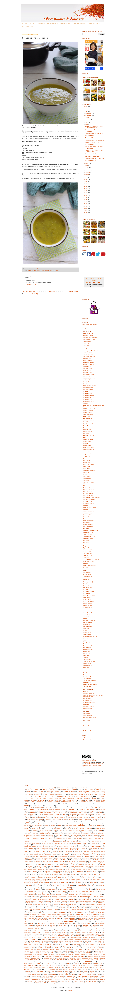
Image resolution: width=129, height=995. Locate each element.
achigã (92, 789)
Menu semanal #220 (90, 135)
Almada (64, 798)
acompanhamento (100, 789)
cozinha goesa (56, 841)
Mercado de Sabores (31, 901)
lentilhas (39, 888)
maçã (70, 891)
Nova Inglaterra (93, 909)
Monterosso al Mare (30, 906)
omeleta (89, 914)
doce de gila (78, 851)
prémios (53, 935)
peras (31, 925)
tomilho (38, 969)
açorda (29, 791)
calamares (48, 819)
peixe (32, 923)
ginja (95, 874)
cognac (43, 832)
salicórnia (82, 951)
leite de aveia (93, 885)
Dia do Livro (65, 849)
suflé (25, 965)
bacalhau (49, 806)
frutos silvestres (50, 872)
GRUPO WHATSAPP (27, 26)
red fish (43, 946)
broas (80, 816)
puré (104, 937)
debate (84, 848)
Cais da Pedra (35, 819)
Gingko (90, 874)
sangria (53, 954)
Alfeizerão (53, 796)
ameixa (33, 800)
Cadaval (99, 817)
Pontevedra (47, 932)
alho (90, 797)
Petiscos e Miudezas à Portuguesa (59, 926)
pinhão (36, 930)
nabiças (56, 907)
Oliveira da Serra (79, 914)
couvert (50, 838)
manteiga (61, 893)
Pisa (53, 930)
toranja (58, 969)
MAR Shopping (50, 894)
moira (69, 902)
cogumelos (50, 832)
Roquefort (45, 949)
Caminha (95, 819)
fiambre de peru (99, 866)
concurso (68, 833)
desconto (39, 849)
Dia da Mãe (57, 849)
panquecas (52, 918)
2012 (85, 201)
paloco (40, 918)
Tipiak (80, 967)
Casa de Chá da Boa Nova (50, 823)
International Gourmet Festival (30, 882)
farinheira (102, 863)
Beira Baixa (49, 811)
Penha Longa (68, 923)
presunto (26, 937)
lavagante (44, 885)
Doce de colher (69, 851)
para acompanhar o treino (85, 918)
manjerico (53, 893)
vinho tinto (102, 979)
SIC (38, 962)
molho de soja (101, 902)
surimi (40, 965)
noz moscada (36, 911)
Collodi (71, 832)
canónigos (54, 821)
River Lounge (78, 947)
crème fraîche (73, 846)
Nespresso (50, 909)
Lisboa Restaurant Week (51, 889)
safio (48, 951)
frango (94, 871)
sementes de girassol (99, 958)
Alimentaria (57, 798)
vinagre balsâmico (82, 976)
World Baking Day (64, 982)
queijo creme (45, 939)
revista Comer (94, 946)
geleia (47, 874)
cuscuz (56, 848)
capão (66, 821)
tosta (98, 969)
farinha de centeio (59, 861)
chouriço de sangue (100, 828)
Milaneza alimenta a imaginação (83, 901)
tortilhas (85, 969)
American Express (61, 800)
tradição (28, 971)
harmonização (68, 877)
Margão (78, 894)
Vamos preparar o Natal (98, 973)
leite (71, 885)
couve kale (96, 836)
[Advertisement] (50, 315)
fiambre (64, 866)
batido (64, 809)
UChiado (26, 972)
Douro (70, 853)
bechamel (41, 811)
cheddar (82, 827)
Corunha (32, 836)
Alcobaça (96, 794)
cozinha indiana (75, 841)
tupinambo (92, 971)
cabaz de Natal (47, 817)
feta (52, 866)
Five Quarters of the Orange (89, 324)
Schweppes (96, 954)
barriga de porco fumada (64, 807)
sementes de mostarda (46, 959)
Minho (103, 901)
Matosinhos (77, 897)
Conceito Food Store (59, 833)
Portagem (84, 932)
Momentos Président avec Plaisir (69, 904)
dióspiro (43, 851)
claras (61, 830)
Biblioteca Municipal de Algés (61, 812)
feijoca (55, 864)
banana (103, 806)
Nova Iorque (102, 909)
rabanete (92, 941)
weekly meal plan (91, 981)
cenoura (26, 827)
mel (50, 899)
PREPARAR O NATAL (66, 23)
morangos (46, 906)
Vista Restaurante (39, 981)
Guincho (97, 876)
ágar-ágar (85, 792)
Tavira (25, 967)
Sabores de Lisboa (28, 951)
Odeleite (97, 911)
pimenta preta (34, 929)
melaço (57, 899)
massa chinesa (62, 896)
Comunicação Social (45, 833)
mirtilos (28, 902)
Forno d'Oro (47, 871)
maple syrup (32, 894)
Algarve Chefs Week (69, 796)
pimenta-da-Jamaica (84, 929)
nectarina (93, 907)
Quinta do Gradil (78, 941)
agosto (87, 122)
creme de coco (54, 846)
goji (99, 874)
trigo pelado (60, 971)
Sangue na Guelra (61, 954)
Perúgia (72, 925)
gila (81, 874)
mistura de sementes (38, 902)
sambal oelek (79, 952)
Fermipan (30, 866)
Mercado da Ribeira (100, 899)
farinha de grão (82, 861)
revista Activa (84, 946)
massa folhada (35, 898)
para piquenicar (54, 919)
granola (60, 876)
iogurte (47, 882)
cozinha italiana (95, 841)
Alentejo (29, 796)
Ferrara (37, 866)
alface (40, 796)
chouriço (89, 828)
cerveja (42, 827)
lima (55, 888)
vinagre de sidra (71, 977)
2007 (85, 213)
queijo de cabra (69, 939)
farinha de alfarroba (76, 859)
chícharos (39, 828)
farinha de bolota (37, 861)
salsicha (60, 952)
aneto (27, 801)
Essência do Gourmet (47, 858)
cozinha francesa (47, 841)
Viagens (80, 974)
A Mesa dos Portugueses (93, 787)
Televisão (37, 967)
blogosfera (32, 814)
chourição (82, 828)
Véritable (73, 974)
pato (59, 922)
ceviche (49, 827)
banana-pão (30, 807)
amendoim (51, 800)
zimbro (96, 982)
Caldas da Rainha (57, 819)
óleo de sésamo (62, 914)
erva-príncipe (43, 856)
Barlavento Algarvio (50, 807)
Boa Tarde (40, 814)
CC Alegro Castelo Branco (70, 825)
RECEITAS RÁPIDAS (52, 23)
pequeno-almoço (86, 923)
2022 (85, 179)
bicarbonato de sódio (75, 812)
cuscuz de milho (64, 848)
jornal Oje (37, 884)
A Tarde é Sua (29, 789)
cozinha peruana (94, 843)
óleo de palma (33, 914)
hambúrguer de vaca (51, 877)
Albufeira (81, 794)
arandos (76, 801)
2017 (85, 190)
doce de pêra (41, 853)
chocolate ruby (68, 828)
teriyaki (63, 967)
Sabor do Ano (100, 949)
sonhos (63, 963)
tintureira (75, 967)
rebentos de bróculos (67, 942)
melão (71, 899)
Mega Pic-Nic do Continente (39, 899)
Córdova (84, 835)
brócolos (87, 816)
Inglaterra (92, 880)
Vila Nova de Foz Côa (59, 976)
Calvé (65, 819)
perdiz (46, 925)
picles (77, 927)
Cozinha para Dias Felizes (81, 843)
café (104, 817)
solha (58, 963)
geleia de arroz (54, 874)
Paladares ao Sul (32, 918)
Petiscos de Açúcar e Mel (29, 926)
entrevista (103, 854)
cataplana (53, 825)
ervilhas (51, 856)
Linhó (32, 889)
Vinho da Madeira (70, 979)
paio (25, 918)
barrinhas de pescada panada (79, 807)
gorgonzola (29, 876)
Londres (40, 891)
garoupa (103, 872)
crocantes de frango (83, 846)
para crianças (30, 919)
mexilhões (49, 901)
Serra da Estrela (96, 959)
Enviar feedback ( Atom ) (35, 294)
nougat (86, 909)
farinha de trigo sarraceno (71, 863)
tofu (97, 967)
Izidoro (101, 882)
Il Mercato (89, 879)
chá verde (60, 827)
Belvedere (85, 811)
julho (86, 124)
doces (48, 853)
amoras (81, 800)
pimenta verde (58, 929)
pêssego (95, 925)
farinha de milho (48, 863)
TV (98, 971)
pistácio (58, 930)
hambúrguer (41, 877)
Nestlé (56, 909)
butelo (33, 817)
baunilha (72, 809)
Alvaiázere (94, 798)
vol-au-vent (75, 981)
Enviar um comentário (30, 288)
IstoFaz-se (79, 882)
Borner (103, 814)
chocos (76, 828)
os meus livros (40, 916)
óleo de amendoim (60, 912)
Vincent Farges (47, 979)
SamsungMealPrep (28, 954)
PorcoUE (78, 932)
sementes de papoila (59, 959)
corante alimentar (75, 835)
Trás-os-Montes (51, 971)
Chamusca (74, 827)
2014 (85, 197)
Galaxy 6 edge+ (81, 872)
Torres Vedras (71, 969)
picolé (92, 926)
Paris (66, 919)
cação (61, 817)
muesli (27, 907)
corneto (89, 835)
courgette (47, 270)
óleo (41, 912)
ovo (61, 916)
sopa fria (77, 963)
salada (67, 951)
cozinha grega (66, 841)
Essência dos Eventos (60, 858)
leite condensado (82, 885)
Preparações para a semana (65, 935)
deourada (26, 849)
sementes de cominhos (61, 958)
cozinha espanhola (36, 841)
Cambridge (80, 819)
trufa (75, 971)
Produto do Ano (52, 937)
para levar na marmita (41, 919)
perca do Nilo (39, 925)
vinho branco (58, 979)
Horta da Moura (36, 879)
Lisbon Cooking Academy (66, 889)
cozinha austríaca (28, 840)
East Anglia (82, 853)
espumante (37, 858)
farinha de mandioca (37, 863)
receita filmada (100, 942)
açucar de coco (96, 791)
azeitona (39, 806)
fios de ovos (52, 867)
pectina (93, 921)
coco (94, 830)
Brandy (53, 816)
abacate (37, 789)
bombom (98, 814)
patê (49, 921)
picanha (72, 926)
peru (65, 925)
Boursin (41, 816)
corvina (38, 836)
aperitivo (57, 801)
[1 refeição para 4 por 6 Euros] (93, 308)
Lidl (50, 888)
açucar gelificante (35, 792)
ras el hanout (43, 942)
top (46, 969)
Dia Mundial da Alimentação (97, 849)
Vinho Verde (30, 981)
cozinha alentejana (68, 838)
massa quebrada (46, 897)
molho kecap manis (39, 904)
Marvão (39, 896)
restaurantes (73, 946)
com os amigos (86, 832)
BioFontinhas (93, 812)
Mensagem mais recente (29, 291)
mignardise (64, 901)
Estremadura (87, 858)
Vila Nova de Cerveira (47, 976)
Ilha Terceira (72, 880)
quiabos (101, 939)
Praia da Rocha (33, 935)
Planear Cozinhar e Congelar (96, 930)
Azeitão (101, 803)
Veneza (61, 974)
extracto (38, 859)
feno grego (95, 864)
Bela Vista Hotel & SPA (59, 811)
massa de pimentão (85, 896)
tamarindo (75, 965)
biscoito (100, 812)
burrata (28, 817)
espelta (101, 856)
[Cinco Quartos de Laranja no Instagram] (84, 255)
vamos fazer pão (64, 973)
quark (27, 939)
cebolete (92, 825)
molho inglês (30, 904)
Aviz (85, 803)
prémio (47, 935)
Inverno (41, 882)
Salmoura (33, 952)
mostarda (62, 906)
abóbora (53, 789)
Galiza (88, 872)
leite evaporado (30, 888)
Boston (35, 816)
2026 (85, 107)
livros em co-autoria (100, 889)
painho (101, 916)
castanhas (99, 823)
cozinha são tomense (50, 845)
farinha (64, 859)
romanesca (26, 949)
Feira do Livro (62, 864)
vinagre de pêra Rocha (59, 977)
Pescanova (86, 925)
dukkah (76, 853)
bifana (85, 812)
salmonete (26, 952)
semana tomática (66, 956)
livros (90, 889)
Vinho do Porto (81, 979)
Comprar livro (94, 68)
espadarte (72, 856)
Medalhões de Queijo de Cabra (98, 897)
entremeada (95, 854)
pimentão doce (97, 929)
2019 (85, 186)
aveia (63, 804)
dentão (101, 848)
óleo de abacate (49, 912)
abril (86, 168)
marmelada (99, 894)
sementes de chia (36, 958)
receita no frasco (28, 944)
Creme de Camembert (44, 846)
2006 (85, 215)
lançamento (79, 884)
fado (51, 859)
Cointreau (65, 832)
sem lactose (57, 956)
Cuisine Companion (95, 846)
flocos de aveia (84, 868)
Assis (52, 803)
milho (94, 901)
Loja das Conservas (30, 891)
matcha (71, 897)
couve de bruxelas (87, 836)
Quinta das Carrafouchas (57, 941)
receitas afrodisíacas (77, 944)
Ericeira (28, 856)
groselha (91, 876)
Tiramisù (87, 967)
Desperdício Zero (48, 849)
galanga (74, 872)
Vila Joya (38, 976)
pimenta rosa (49, 929)
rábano (99, 941)
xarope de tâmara (83, 982)
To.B (92, 967)
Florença (97, 869)
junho (87, 163)
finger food (43, 868)
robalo (85, 947)
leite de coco (101, 885)
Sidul (55, 962)
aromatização (84, 801)
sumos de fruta (32, 965)
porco (64, 932)
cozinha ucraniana (73, 845)
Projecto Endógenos (62, 937)
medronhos (28, 899)
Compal (29, 833)
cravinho (81, 845)
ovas (56, 916)
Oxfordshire (86, 916)
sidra (50, 962)
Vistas (47, 981)
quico (32, 941)
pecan (87, 922)
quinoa (37, 941)
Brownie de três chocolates (92, 138)
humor (57, 879)
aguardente (58, 794)
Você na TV (62, 981)
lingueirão (90, 888)
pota (83, 934)
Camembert (88, 819)
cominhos (102, 832)
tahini (62, 965)
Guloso (27, 877)
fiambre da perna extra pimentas (77, 866)
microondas (57, 901)
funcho (62, 872)
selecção (37, 956)
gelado (34, 874)
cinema (41, 830)
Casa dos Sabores (62, 823)
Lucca (59, 891)
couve (67, 836)
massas (62, 898)
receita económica (89, 942)
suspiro (46, 965)
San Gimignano (38, 954)
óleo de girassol (91, 912)
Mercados (40, 901)
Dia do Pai (72, 849)
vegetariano (53, 974)
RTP (76, 949)
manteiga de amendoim (87, 893)
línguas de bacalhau (81, 888)
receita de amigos (78, 942)
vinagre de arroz (94, 976)
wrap (71, 982)
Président (99, 935)
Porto (96, 932)
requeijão (64, 946)
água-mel (51, 794)
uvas (42, 972)
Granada (36, 876)
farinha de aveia (27, 861)
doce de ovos (32, 853)
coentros (34, 832)
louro (51, 891)
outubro (87, 117)
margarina (84, 894)
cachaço (93, 817)
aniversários (40, 801)
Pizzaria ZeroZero (84, 930)
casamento (72, 823)
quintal (86, 941)
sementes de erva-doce (75, 958)
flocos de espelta (32, 869)
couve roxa (35, 838)
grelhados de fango (75, 876)
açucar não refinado (66, 792)
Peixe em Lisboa (42, 923)
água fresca (37, 794)
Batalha (90, 807)
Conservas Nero (28, 835)
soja (44, 963)
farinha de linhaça (92, 861)
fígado (25, 867)
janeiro (87, 174)
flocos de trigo (41, 869)
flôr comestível (50, 869)
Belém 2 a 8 (78, 811)
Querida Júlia (94, 939)
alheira (83, 796)
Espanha (78, 856)
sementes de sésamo (74, 959)
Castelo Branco (38, 825)
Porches (58, 932)
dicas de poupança (34, 851)
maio (86, 165)
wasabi (82, 981)
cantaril (61, 821)
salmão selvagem (99, 951)
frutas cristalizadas (31, 872)
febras (34, 864)
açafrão (74, 789)
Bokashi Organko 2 (48, 814)
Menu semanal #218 (90, 154)
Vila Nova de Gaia (70, 976)
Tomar (101, 967)
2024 (85, 111)
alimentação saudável (48, 798)
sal (53, 951)
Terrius (68, 967)
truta (80, 971)
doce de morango (95, 851)
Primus (44, 937)
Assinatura (45, 803)
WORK (37, 983)
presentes (79, 935)
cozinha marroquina (34, 843)
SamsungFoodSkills (98, 952)
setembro (88, 120)
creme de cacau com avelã (30, 846)
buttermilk (39, 817)
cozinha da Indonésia (71, 840)
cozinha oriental (68, 843)
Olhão (71, 914)
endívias (55, 854)
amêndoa (41, 800)
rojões (90, 947)
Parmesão (81, 919)
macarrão (77, 891)
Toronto (64, 969)
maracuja (58, 894)
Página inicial (52, 291)
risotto (70, 947)
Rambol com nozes (33, 942)
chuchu (28, 830)
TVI (102, 971)
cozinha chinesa (48, 840)
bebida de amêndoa (91, 809)
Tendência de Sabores (53, 967)
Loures (46, 891)
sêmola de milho (86, 959)
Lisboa (38, 889)
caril (94, 821)
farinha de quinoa (59, 863)
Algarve (60, 796)
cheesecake (89, 827)
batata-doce (33, 809)
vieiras (27, 976)
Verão (66, 974)
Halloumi (33, 877)
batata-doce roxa (45, 809)
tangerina (88, 965)
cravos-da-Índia (90, 845)
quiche (26, 941)
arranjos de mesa (100, 801)
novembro (88, 115)
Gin (85, 874)
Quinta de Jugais (69, 941)
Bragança (47, 816)
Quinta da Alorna (46, 941)
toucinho (103, 969)
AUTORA (24, 23)
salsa (51, 952)
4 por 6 (53, 788)
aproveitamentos (66, 801)
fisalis (58, 867)
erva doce (34, 856)
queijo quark (78, 939)
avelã (74, 804)
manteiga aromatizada (73, 893)
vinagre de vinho (93, 977)
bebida (81, 809)
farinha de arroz (99, 859)
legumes (65, 885)
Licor (45, 888)
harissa (60, 877)
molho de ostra (82, 902)
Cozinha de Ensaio (82, 840)
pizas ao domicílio (73, 930)
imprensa (79, 880)
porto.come (55, 934)
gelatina (41, 874)
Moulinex (72, 906)
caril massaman (101, 821)
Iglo (67, 879)
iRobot (72, 882)
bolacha (57, 814)
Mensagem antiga (73, 291)
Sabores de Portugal (40, 951)
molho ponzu (49, 904)
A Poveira (103, 787)
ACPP (42, 791)
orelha (101, 914)
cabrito (56, 817)
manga (35, 893)
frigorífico (103, 871)
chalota (67, 827)
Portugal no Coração (75, 934)
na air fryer (40, 907)
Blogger (70, 990)
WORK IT (44, 982)
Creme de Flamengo (63, 846)
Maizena (101, 891)
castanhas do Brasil (28, 825)
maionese (93, 891)
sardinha (83, 954)
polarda (34, 932)
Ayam (90, 803)
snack (76, 962)
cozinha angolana (89, 838)
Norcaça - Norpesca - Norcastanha (74, 909)
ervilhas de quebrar (62, 856)
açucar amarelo (69, 791)
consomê (36, 835)
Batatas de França (55, 809)
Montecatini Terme (101, 904)
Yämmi (91, 982)
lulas (64, 891)
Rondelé (39, 949)
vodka (69, 981)
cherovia (26, 828)
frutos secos (41, 872)
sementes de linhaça (32, 959)
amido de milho (72, 800)
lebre (50, 885)
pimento (26, 930)
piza (64, 930)
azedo (95, 803)
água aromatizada (101, 792)
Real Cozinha (57, 942)
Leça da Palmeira (57, 885)
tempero (44, 967)
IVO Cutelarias (93, 882)
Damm (78, 848)
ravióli (50, 942)
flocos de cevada (95, 867)
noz (27, 911)
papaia (66, 918)
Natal (68, 907)
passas (96, 919)
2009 (85, 208)
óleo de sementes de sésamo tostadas (47, 914)
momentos (56, 904)
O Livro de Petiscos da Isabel (62, 911)
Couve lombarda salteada (92, 156)
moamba (59, 902)
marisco (91, 894)
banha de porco (39, 807)
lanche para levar (89, 884)
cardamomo (86, 821)
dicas (25, 851)
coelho (100, 830)
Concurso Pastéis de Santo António (81, 833)
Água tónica (45, 794)
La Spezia (58, 884)
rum (93, 949)
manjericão (43, 893)
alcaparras (89, 794)
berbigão (92, 811)
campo (101, 819)
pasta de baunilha (34, 921)
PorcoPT (72, 932)
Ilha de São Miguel (45, 880)
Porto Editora (37, 934)
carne (28, 823)
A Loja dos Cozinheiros (80, 787)
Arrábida (92, 801)
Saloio (39, 952)
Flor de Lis (68, 869)
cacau (66, 817)
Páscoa (89, 919)
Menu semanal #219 (90, 144)
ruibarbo (88, 949)
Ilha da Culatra (96, 879)
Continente (50, 835)
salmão (89, 951)
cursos (37, 848)
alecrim (103, 794)
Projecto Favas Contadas (75, 937)
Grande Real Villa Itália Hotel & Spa (48, 876)
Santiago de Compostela (73, 954)
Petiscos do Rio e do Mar (43, 926)
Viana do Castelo (91, 974)
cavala (59, 825)
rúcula (81, 949)
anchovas (95, 800)
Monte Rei (83, 904)
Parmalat (72, 919)
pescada (78, 925)
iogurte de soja (55, 882)
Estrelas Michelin (77, 858)
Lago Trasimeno (71, 884)
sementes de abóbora (79, 956)
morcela (55, 906)
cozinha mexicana (58, 843)
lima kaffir (61, 888)
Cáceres (87, 817)
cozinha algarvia (79, 838)
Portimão (91, 932)
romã (100, 947)
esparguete (95, 856)
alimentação (38, 798)
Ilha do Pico (63, 880)
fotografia (67, 871)
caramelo (72, 821)
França (88, 871)
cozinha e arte (93, 840)
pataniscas (43, 921)
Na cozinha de (49, 907)
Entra (60, 854)
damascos (72, 848)
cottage (44, 836)
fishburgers (64, 867)
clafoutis (56, 830)
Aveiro (69, 803)
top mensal (52, 969)
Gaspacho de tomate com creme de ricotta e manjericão (94, 127)
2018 (85, 188)
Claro (66, 830)
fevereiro (87, 172)
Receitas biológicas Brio (91, 944)
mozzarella (88, 906)
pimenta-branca (70, 929)
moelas (64, 902)
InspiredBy (100, 880)
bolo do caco (84, 814)
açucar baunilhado (84, 791)
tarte (101, 965)
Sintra (65, 962)
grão (67, 876)
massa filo (95, 896)
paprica (72, 918)
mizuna (52, 902)
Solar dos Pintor (50, 963)
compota (35, 833)
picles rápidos (85, 926)
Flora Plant (90, 869)
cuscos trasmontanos (46, 848)
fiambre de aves (90, 866)
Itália (86, 882)
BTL (99, 816)
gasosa (28, 874)
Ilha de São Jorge (34, 880)
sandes (46, 954)
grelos (84, 876)
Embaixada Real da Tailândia (36, 854)
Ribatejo (57, 947)
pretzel (33, 937)
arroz (29, 804)
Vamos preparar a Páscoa (80, 973)
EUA (25, 859)
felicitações (87, 864)
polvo (39, 932)
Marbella (65, 894)
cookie (67, 835)
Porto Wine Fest (46, 934)
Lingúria (103, 888)
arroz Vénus (38, 803)
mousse (80, 906)
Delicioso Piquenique (93, 848)
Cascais (79, 823)
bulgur (103, 816)
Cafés (28, 819)
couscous (61, 836)
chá (54, 827)
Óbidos (86, 911)
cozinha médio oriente (47, 843)
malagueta (27, 893)
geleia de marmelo (64, 874)
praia (97, 934)
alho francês (30, 270)
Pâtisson (54, 921)
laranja (29, 885)
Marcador (71, 894)
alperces (78, 798)
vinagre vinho (35, 979)
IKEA (83, 879)
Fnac (30, 871)
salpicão (46, 952)
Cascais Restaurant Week (89, 823)
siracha (71, 962)
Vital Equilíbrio (54, 981)
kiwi (52, 884)
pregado (41, 935)
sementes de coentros (49, 958)
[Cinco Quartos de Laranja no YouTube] (103, 255)
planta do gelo (27, 932)
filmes (36, 867)
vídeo (104, 974)
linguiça (97, 888)
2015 (85, 195)
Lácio (64, 884)
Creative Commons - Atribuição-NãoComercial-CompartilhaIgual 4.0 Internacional (92, 765)
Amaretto (101, 798)
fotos (74, 871)
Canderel (32, 821)
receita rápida (49, 944)
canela (38, 821)
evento (31, 859)
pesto (101, 925)
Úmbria (32, 972)
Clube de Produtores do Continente (78, 830)
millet (99, 901)
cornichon (95, 835)
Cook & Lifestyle (60, 835)
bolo (64, 814)
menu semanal (87, 899)
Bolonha (91, 814)
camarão (71, 819)
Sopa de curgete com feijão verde (94, 133)
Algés (77, 796)
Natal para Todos (77, 907)
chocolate (57, 828)
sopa (57, 270)
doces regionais (56, 853)
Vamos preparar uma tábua (34, 974)
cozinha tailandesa (62, 845)
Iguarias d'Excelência (75, 879)
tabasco (52, 965)
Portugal (62, 934)
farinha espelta (84, 863)
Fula (57, 872)
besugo (26, 812)
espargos (86, 856)
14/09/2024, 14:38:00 (31, 284)
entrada (66, 854)
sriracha (96, 963)
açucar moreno (56, 792)
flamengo (71, 867)
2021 (85, 181)
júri (42, 884)
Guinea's (103, 876)
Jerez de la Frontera (28, 884)
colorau (77, 832)
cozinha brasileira (38, 840)
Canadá (26, 821)
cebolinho (99, 825)
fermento (102, 864)
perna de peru (53, 925)
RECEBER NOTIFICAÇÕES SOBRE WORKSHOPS (87, 23)
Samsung (87, 952)
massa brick (54, 896)
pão (58, 918)
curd (104, 846)
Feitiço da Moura (72, 864)
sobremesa (86, 962)
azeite (35, 270)
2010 (85, 206)
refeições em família (53, 946)
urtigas (37, 972)
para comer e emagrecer (99, 918)
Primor (39, 937)
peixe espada (53, 923)
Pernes (60, 925)
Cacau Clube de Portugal (77, 817)
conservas (100, 833)
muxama (34, 907)
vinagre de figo (35, 977)
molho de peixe (91, 902)
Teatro (31, 967)
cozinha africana (58, 838)
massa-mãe (55, 897)
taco (57, 965)
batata (38, 270)
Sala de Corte (59, 951)
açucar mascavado (45, 792)
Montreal (39, 906)
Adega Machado (77, 792)
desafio (33, 850)
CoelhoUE (26, 832)
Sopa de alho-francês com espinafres (94, 158)
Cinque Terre (48, 830)
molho (74, 902)
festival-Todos (45, 866)
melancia (63, 899)
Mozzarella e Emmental (99, 906)
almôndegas (71, 798)
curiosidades (29, 848)
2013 (85, 199)
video (99, 974)
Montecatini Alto (91, 904)
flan (77, 867)
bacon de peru (87, 806)
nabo (62, 907)
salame (76, 951)
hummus (51, 879)
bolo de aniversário (74, 814)
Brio (69, 816)
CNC (89, 830)
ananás (88, 800)
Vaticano (46, 974)
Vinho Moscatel (93, 979)
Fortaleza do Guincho (57, 871)
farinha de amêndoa (87, 859)
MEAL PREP (32, 23)
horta (29, 879)
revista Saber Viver (44, 947)
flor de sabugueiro (77, 869)
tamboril (81, 965)
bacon (79, 806)
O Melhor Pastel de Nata (77, 911)
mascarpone (46, 896)
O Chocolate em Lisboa (48, 911)
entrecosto (87, 854)
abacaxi (45, 789)
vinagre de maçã (46, 977)
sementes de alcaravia (93, 956)
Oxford (79, 916)
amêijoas (26, 800)
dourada (65, 853)
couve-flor (43, 838)
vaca (47, 973)
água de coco (29, 794)
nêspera (44, 909)
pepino (76, 923)
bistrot (25, 814)
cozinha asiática (99, 838)
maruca (34, 896)
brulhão (94, 816)
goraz (103, 874)
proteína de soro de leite (88, 937)
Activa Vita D (50, 791)
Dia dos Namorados (82, 850)
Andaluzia (103, 800)
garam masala (95, 872)
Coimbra (59, 832)
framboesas (80, 871)
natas (85, 907)
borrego (28, 816)
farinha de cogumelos (72, 861)
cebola (42, 270)
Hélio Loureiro (77, 877)
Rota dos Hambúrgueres (66, 949)
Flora (84, 869)
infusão (86, 880)
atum (56, 804)
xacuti (76, 982)
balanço (96, 806)
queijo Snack (86, 939)
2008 (85, 210)
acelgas (86, 789)
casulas (47, 825)
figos (30, 868)
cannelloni (47, 821)
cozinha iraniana (85, 841)
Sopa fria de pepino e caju (92, 142)
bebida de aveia (101, 809)
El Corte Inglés (90, 853)
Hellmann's (84, 877)
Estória (69, 858)
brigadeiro (64, 816)
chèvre (33, 828)
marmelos (26, 896)
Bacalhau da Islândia (61, 806)
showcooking (30, 962)
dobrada (55, 851)
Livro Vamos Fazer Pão (81, 889)
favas (28, 864)
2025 (85, 109)
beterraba (32, 812)
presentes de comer (90, 935)
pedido (99, 921)
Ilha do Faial (55, 880)
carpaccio (39, 823)
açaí (81, 789)
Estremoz (94, 858)
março (87, 170)
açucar (57, 791)
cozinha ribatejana (39, 845)
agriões (92, 793)
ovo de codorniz (72, 916)
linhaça (27, 889)
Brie (58, 816)
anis (33, 801)
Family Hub (57, 859)
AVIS (81, 803)
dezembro (88, 113)
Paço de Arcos (94, 916)
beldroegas (70, 811)
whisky (31, 982)
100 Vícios (42, 787)
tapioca (95, 965)
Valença (54, 972)
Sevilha (103, 959)
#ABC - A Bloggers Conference (31, 787)
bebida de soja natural (31, 811)
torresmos (79, 969)
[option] (94, 55)
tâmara (68, 965)
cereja (35, 827)
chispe (50, 828)
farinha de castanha (47, 861)
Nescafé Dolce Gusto (35, 909)
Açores (35, 791)
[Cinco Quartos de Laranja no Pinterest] (93, 255)
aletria (35, 796)
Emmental (47, 854)
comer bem (95, 832)
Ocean (91, 911)
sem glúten (49, 956)
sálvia (71, 952)
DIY (50, 851)
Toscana (92, 969)
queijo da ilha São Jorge (58, 939)
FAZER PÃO (41, 23)
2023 (85, 177)
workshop (52, 983)
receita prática (38, 944)
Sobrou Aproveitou (35, 963)
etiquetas (101, 858)
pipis (42, 930)
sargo (89, 954)
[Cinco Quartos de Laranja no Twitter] (98, 255)
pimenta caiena (100, 927)
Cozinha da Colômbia (59, 840)
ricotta (64, 947)
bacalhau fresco (72, 806)
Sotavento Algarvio (87, 963)
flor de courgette (59, 869)
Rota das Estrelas (54, 949)
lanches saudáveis (100, 884)
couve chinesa (76, 836)
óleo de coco (80, 912)
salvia (66, 952)
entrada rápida (77, 854)
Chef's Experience (98, 827)
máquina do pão (41, 894)
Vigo (33, 976)
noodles (62, 909)
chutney (35, 830)
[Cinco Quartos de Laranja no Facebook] (89, 255)
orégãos (95, 914)
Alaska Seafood (73, 794)
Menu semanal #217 (90, 160)
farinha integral (94, 863)
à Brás (70, 787)
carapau (79, 821)
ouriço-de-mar (49, 916)
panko (45, 918)
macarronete (85, 891)
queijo (34, 939)
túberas (86, 971)
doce (60, 851)
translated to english (38, 971)
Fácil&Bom (45, 859)
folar (41, 871)
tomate (27, 969)
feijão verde (53, 270)
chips (46, 828)
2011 (85, 204)
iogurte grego (64, 882)
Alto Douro (86, 798)
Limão (68, 888)
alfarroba (47, 796)
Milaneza (72, 901)
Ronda (32, 949)
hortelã (44, 879)
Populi (53, 932)
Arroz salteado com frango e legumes (94, 140)
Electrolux (99, 853)
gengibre (73, 874)
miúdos (47, 902)
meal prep (85, 898)
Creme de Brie (100, 845)
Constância (43, 835)
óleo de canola (71, 912)
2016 (85, 193)
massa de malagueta (73, 896)
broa (75, 816)
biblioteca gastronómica (45, 812)
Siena (60, 962)
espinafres (27, 858)
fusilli (68, 872)
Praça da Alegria (90, 934)
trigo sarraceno (68, 971)
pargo (62, 919)
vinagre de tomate (82, 977)
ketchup (47, 884)
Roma (95, 947)
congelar (93, 833)
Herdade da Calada (93, 877)
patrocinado (69, 922)
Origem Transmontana (29, 916)
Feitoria (80, 864)
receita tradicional (64, 944)
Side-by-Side (44, 962)
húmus (62, 879)
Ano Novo (49, 801)
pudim (98, 937)
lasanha (38, 885)
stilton (101, 963)
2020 (85, 184)
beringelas (99, 811)
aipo (64, 794)
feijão (40, 864)
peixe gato (60, 923)
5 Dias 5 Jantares (62, 787)
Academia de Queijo (65, 789)
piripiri (47, 930)
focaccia (35, 871)
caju (42, 819)
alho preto (30, 798)
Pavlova (81, 921)
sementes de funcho (87, 958)
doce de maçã (86, 851)
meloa (77, 899)
